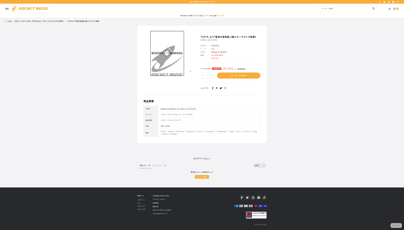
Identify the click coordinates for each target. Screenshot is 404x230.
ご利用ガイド (141, 200)
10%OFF (217, 68)
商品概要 (149, 101)
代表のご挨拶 (141, 209)
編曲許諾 (155, 206)
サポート (140, 196)
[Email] (225, 88)
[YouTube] (393, 2)
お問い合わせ (141, 206)
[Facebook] (380, 2)
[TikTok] (398, 2)
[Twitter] (384, 2)
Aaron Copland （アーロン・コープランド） (178, 108)
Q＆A (139, 203)
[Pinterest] (217, 88)
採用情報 (155, 203)
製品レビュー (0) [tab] (145, 165)
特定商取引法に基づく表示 (161, 195)
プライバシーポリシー (159, 199)
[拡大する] (190, 71)
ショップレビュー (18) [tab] (159, 165)
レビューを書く (202, 177)
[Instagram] (389, 2)
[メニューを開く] (7, 8)
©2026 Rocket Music (261, 224)
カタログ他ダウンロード (160, 213)
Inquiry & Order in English (162, 210)
